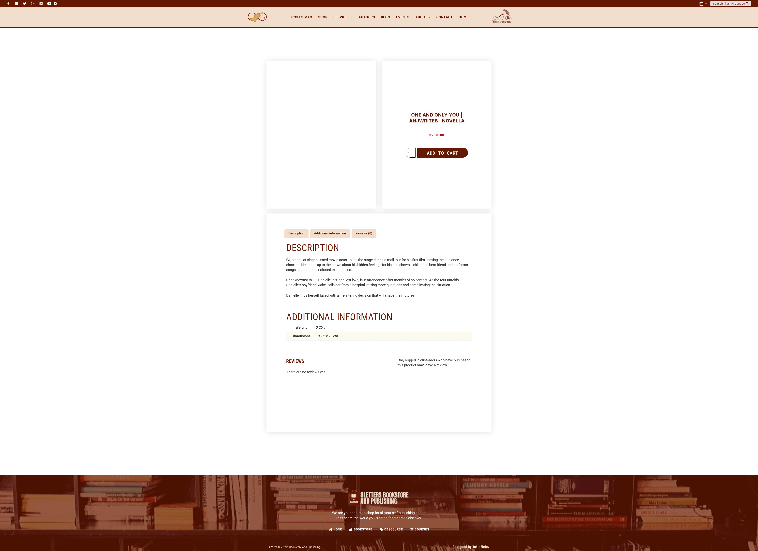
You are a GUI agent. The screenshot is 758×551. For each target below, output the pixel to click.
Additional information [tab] (330, 233)
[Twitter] (24, 3)
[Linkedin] (41, 3)
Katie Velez (481, 547)
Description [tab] (296, 233)
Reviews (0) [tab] (364, 233)
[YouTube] (49, 3)
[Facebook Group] (16, 3)
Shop (322, 17)
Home (464, 17)
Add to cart (442, 153)
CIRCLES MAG (300, 17)
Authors (366, 17)
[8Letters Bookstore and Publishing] (257, 17)
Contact (444, 17)
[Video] (55, 3)
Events (402, 17)
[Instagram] (32, 3)
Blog (385, 17)
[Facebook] (8, 3)
